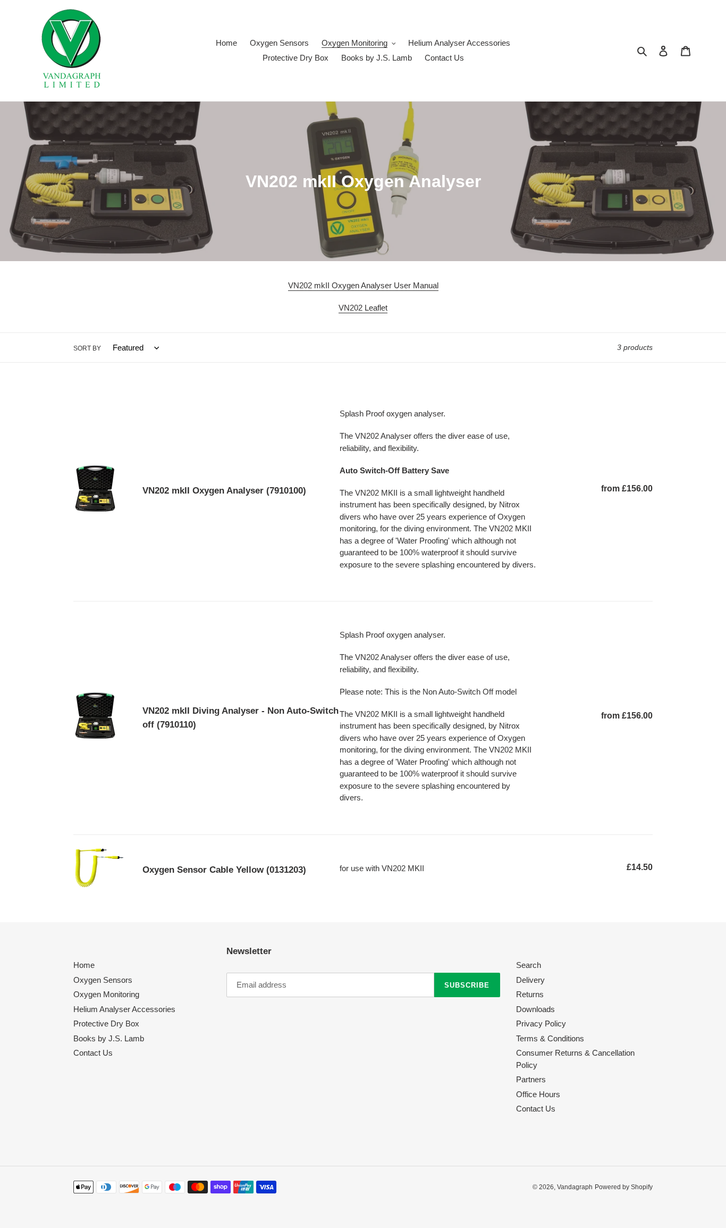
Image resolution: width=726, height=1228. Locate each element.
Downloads (535, 1009)
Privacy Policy (541, 1023)
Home (84, 965)
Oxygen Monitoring (106, 994)
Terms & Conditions (550, 1038)
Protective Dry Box (106, 1023)
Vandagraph (575, 1187)
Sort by (87, 348)
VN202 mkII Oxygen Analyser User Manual (363, 285)
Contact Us (93, 1052)
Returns (530, 994)
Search (528, 965)
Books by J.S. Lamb (108, 1038)
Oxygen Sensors (102, 979)
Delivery (530, 979)
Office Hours (538, 1094)
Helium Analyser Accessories (124, 1009)
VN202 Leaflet (363, 307)
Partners (531, 1079)
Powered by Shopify (624, 1187)
